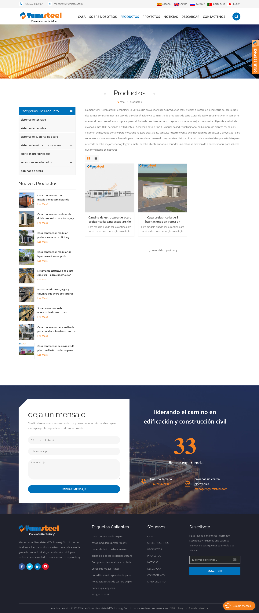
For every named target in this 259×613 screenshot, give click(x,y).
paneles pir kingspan (103, 588)
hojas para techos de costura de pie (112, 581)
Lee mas (42, 204)
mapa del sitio (156, 581)
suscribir (215, 571)
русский (200, 4)
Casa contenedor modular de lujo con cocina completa (54, 254)
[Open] (255, 57)
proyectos (151, 17)
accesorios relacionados (36, 162)
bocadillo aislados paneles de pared (112, 575)
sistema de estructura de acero (41, 145)
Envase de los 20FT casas (105, 568)
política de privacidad (197, 608)
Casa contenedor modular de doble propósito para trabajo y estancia (55, 216)
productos (129, 17)
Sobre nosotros (103, 17)
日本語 (236, 4)
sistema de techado (33, 119)
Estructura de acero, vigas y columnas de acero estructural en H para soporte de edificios (55, 292)
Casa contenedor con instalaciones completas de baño (53, 198)
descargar (190, 17)
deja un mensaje (242, 605)
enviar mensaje (74, 489)
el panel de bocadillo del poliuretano (112, 555)
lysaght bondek (100, 594)
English (183, 4)
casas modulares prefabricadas (109, 543)
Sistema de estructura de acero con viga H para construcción (55, 273)
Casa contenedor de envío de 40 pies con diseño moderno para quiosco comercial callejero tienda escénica (55, 348)
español (166, 4)
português (219, 4)
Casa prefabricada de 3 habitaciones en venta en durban (162, 219)
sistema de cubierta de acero (39, 136)
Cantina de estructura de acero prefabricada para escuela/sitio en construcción (109, 219)
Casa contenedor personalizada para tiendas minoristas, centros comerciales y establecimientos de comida (56, 329)
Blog (180, 608)
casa (82, 17)
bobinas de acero (32, 171)
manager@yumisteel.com (68, 4)
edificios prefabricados (35, 154)
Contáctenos (214, 17)
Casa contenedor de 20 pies (107, 536)
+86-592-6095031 (34, 4)
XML (173, 608)
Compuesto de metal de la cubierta (111, 562)
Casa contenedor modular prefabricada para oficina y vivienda (53, 235)
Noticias (171, 17)
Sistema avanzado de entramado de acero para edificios (52, 310)
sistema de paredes (33, 128)
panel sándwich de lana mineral (109, 549)
